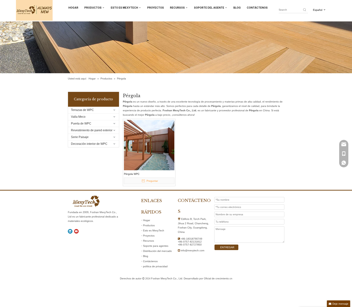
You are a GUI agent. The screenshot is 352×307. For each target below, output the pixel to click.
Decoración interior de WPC (89, 143)
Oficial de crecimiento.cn (218, 278)
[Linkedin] (70, 231)
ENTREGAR (227, 247)
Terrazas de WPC (82, 109)
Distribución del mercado (157, 251)
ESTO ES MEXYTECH (125, 7)
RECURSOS (177, 7)
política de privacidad (155, 266)
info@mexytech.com (192, 250)
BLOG (237, 7)
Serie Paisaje (80, 137)
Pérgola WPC (132, 173)
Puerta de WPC (81, 123)
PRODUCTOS (93, 7)
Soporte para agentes (155, 245)
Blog (145, 256)
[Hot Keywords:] (305, 10)
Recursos (148, 240)
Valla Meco (78, 116)
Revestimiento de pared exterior (91, 130)
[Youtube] (76, 231)
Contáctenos (150, 261)
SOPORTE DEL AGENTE (209, 7)
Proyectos (149, 235)
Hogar (146, 220)
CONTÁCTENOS (257, 7)
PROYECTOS (155, 7)
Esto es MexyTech (153, 230)
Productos (149, 225)
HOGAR (73, 7)
